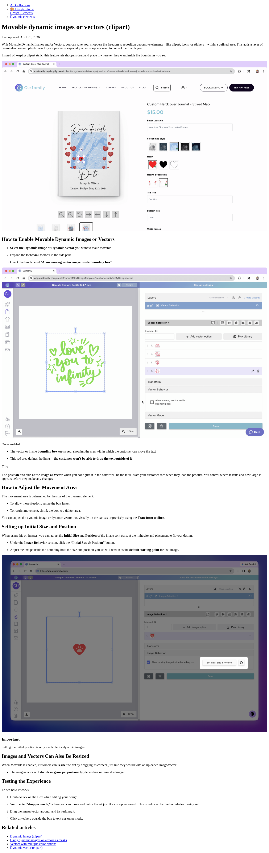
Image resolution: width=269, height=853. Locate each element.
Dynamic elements (22, 16)
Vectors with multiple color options (33, 844)
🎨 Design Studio (22, 9)
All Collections (20, 5)
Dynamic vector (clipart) (26, 847)
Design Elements (21, 13)
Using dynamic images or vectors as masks (38, 840)
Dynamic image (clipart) (26, 836)
